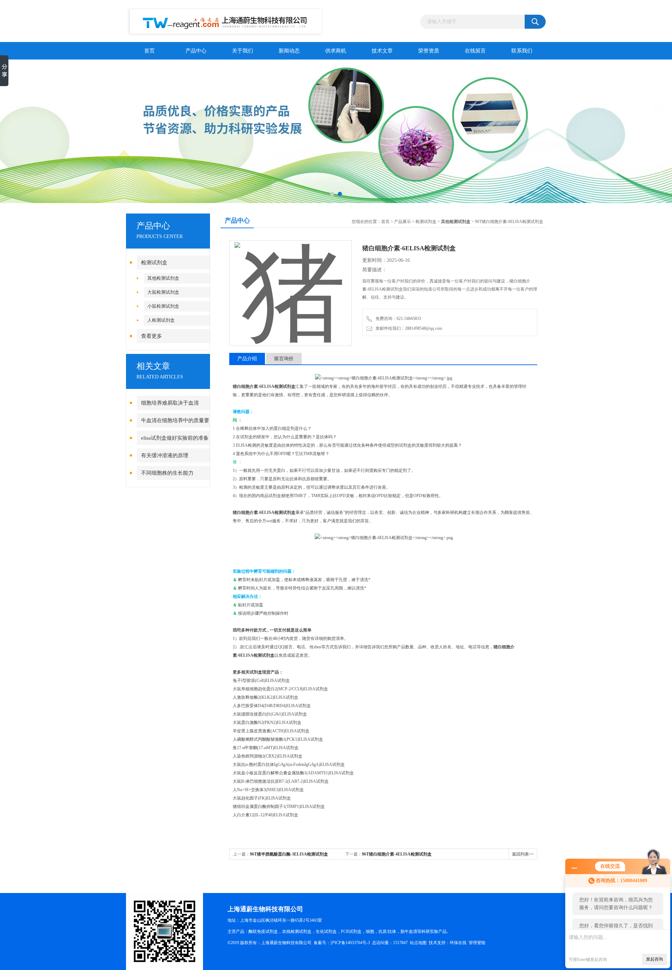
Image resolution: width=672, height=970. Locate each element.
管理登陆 (477, 942)
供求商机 (335, 51)
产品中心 (196, 51)
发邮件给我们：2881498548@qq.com (407, 328)
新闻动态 (289, 51)
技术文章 (382, 51)
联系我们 (521, 51)
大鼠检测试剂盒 (163, 292)
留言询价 (284, 358)
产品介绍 (247, 358)
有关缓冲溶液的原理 (164, 455)
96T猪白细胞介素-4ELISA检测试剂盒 (397, 854)
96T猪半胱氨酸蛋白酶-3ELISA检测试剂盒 (289, 854)
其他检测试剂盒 (163, 278)
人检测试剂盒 (161, 320)
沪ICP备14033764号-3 (350, 942)
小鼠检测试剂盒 (163, 306)
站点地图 (418, 942)
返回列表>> (523, 854)
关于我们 (242, 51)
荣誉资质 (428, 51)
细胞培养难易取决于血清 (170, 403)
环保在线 (458, 942)
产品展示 (402, 221)
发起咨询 (654, 959)
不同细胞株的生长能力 (167, 473)
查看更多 (151, 336)
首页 (149, 51)
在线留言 (475, 51)
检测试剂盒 (154, 262)
